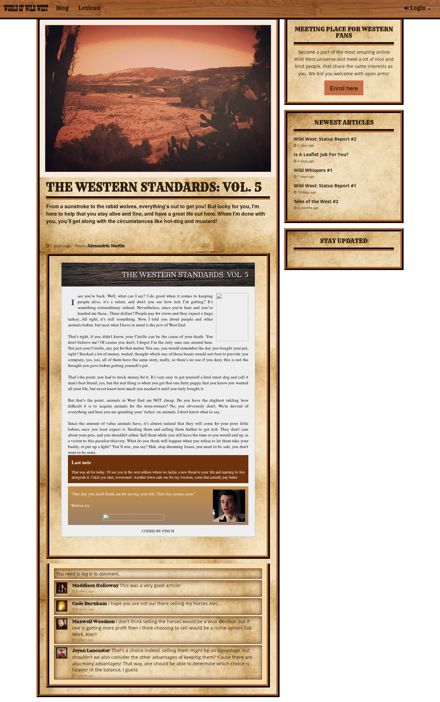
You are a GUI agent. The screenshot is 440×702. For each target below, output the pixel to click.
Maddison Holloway (95, 585)
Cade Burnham (89, 603)
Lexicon (89, 8)
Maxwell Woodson (93, 621)
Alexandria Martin (106, 245)
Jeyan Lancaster (91, 650)
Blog (62, 8)
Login (418, 8)
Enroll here (344, 88)
